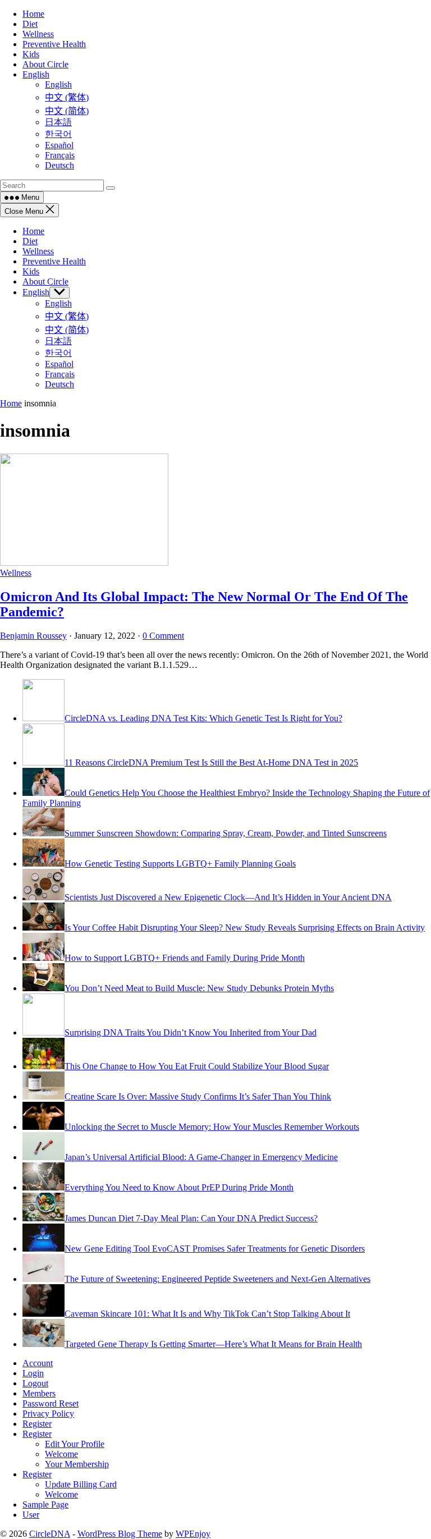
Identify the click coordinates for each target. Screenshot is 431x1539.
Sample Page (45, 1504)
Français (60, 374)
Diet (30, 241)
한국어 (58, 353)
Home (33, 231)
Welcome (61, 1454)
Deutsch (59, 384)
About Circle (45, 281)
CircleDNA (49, 1533)
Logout (35, 1383)
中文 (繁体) (67, 316)
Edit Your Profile (74, 1444)
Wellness (38, 251)
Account (37, 1363)
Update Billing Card (81, 1484)
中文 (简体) (67, 330)
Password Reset (50, 1403)
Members (39, 1393)
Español (59, 364)
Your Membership (77, 1464)
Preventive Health (54, 261)
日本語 (58, 341)
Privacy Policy (48, 1413)
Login (33, 1373)
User (30, 1514)
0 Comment (163, 635)
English (35, 292)
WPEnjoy (193, 1533)
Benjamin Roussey (33, 635)
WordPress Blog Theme (119, 1533)
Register (37, 1423)
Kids (30, 271)
